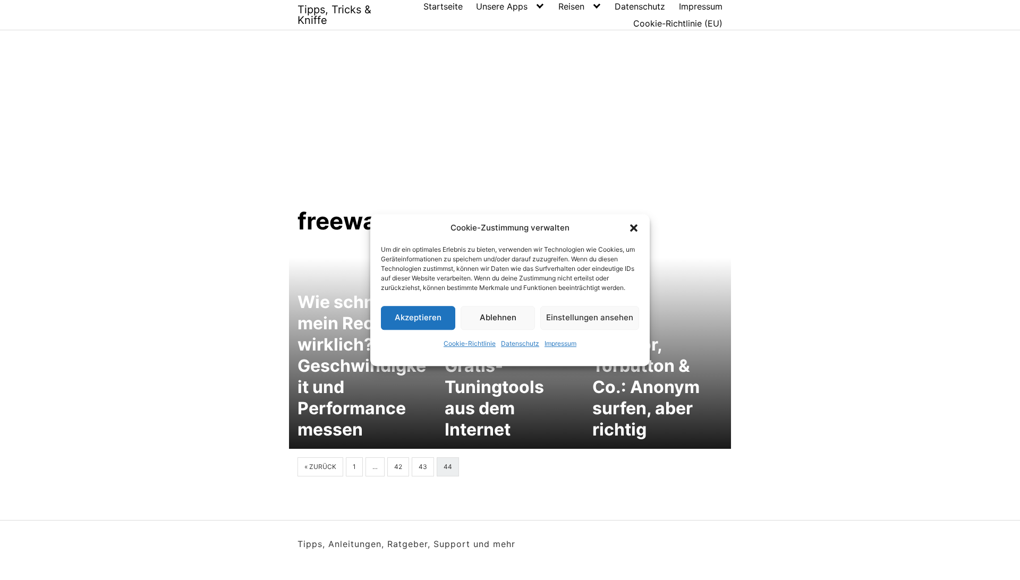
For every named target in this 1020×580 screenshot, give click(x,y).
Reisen (571, 6)
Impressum (560, 343)
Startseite (443, 6)
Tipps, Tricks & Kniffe (334, 14)
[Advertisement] (510, 127)
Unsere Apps (502, 6)
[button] (633, 228)
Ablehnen (498, 317)
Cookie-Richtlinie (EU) (677, 23)
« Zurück (320, 467)
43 (423, 467)
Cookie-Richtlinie (470, 343)
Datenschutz (520, 343)
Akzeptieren (418, 317)
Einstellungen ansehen (589, 317)
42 (398, 467)
